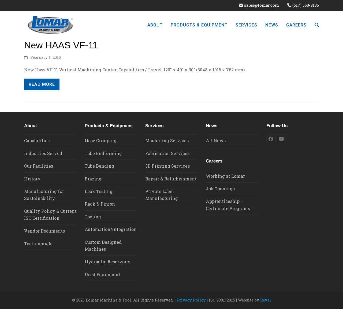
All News (216, 140)
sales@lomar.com (261, 5)
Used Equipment (102, 274)
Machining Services (167, 140)
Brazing (93, 178)
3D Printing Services (167, 166)
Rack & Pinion (100, 204)
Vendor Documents (44, 231)
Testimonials (38, 243)
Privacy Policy (191, 300)
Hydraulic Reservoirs (107, 261)
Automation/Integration (111, 229)
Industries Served (43, 153)
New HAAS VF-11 (61, 45)
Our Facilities (38, 166)
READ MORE (42, 84)
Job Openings (220, 188)
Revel (265, 300)
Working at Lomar (225, 176)
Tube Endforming (103, 153)
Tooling (93, 216)
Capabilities (37, 140)
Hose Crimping (101, 140)
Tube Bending (99, 166)
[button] (317, 25)
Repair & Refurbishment (171, 178)
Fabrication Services (167, 153)
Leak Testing (99, 191)
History (32, 178)
